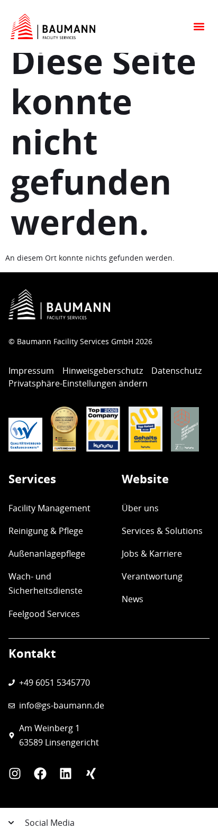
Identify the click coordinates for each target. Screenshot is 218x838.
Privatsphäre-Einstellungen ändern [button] (78, 383)
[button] (198, 26)
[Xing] (91, 773)
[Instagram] (14, 773)
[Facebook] (40, 773)
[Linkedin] (65, 773)
